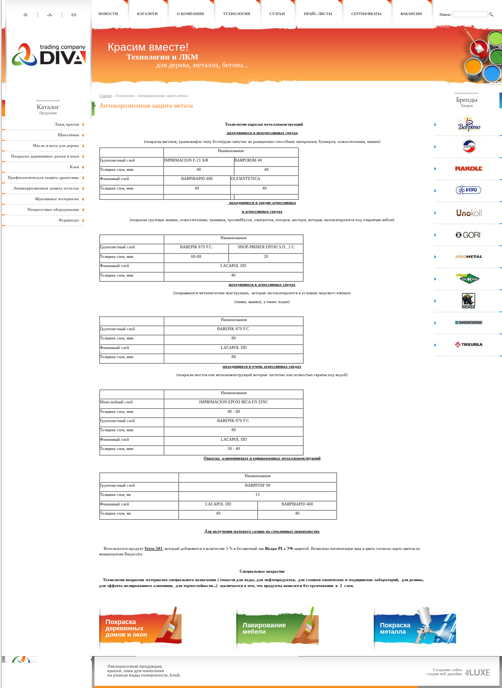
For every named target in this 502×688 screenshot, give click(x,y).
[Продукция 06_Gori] (469, 241)
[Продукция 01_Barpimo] (469, 131)
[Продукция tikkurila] (469, 351)
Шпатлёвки (68, 135)
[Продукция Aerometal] (469, 263)
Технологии (236, 14)
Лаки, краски (66, 124)
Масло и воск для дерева (56, 145)
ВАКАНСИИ (411, 14)
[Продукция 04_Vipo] (469, 197)
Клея (74, 167)
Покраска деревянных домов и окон (45, 156)
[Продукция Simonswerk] (469, 329)
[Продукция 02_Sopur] (469, 153)
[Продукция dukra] (469, 285)
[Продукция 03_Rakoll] (469, 175)
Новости (108, 14)
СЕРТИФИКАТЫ (366, 14)
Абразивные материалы (57, 199)
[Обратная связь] (74, 14)
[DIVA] (49, 64)
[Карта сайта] (49, 14)
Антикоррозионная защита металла (46, 188)
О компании (190, 14)
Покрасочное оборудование (53, 209)
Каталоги (147, 14)
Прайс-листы (318, 14)
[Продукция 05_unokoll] (469, 219)
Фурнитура (68, 220)
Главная (106, 96)
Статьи (277, 14)
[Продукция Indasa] (469, 307)
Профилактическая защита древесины (43, 177)
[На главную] (25, 14)
